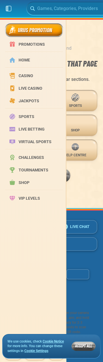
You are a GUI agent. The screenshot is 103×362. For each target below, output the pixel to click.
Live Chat (80, 226)
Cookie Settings (36, 351)
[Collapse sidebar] (8, 8)
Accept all (83, 345)
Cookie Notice (53, 341)
